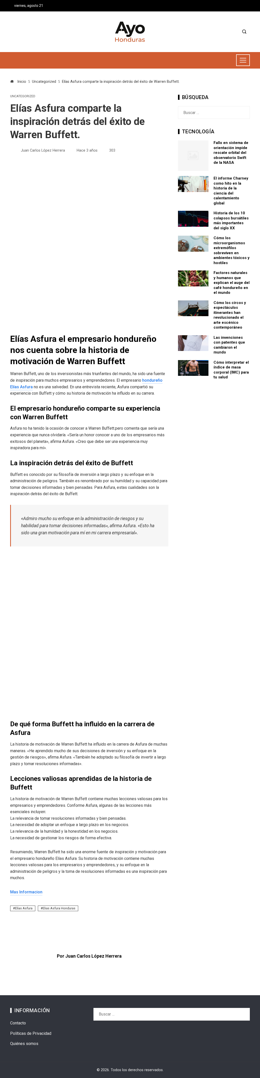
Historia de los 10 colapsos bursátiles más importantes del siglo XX (231, 220)
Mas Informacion (26, 892)
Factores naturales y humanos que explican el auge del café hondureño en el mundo (232, 282)
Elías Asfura (23, 908)
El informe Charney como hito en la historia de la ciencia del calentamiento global (231, 190)
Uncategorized (22, 96)
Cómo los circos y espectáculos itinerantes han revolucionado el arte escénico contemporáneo (230, 315)
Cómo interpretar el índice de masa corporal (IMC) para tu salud (231, 370)
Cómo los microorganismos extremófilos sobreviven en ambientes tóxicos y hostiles (232, 250)
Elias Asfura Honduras (59, 908)
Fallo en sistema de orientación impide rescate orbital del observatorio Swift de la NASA (231, 152)
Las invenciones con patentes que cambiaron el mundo (229, 345)
